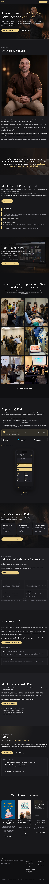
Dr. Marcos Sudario (29, 860)
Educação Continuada (30, 869)
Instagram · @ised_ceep (43, 865)
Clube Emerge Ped (29, 863)
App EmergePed (29, 867)
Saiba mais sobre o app (6, 445)
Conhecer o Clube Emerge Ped (10, 30)
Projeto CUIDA (29, 871)
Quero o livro (8, 836)
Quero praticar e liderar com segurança (12, 539)
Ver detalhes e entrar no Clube (10, 263)
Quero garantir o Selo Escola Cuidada (11, 642)
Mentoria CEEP (29, 861)
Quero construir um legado (9, 703)
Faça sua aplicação (7, 201)
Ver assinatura (19, 752)
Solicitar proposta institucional (10, 572)
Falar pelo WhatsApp (26, 30)
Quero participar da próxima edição (24, 388)
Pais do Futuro (29, 872)
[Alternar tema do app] (24, 493)
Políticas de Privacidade (43, 879)
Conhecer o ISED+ (7, 752)
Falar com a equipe (43, 1)
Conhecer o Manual (40, 832)
